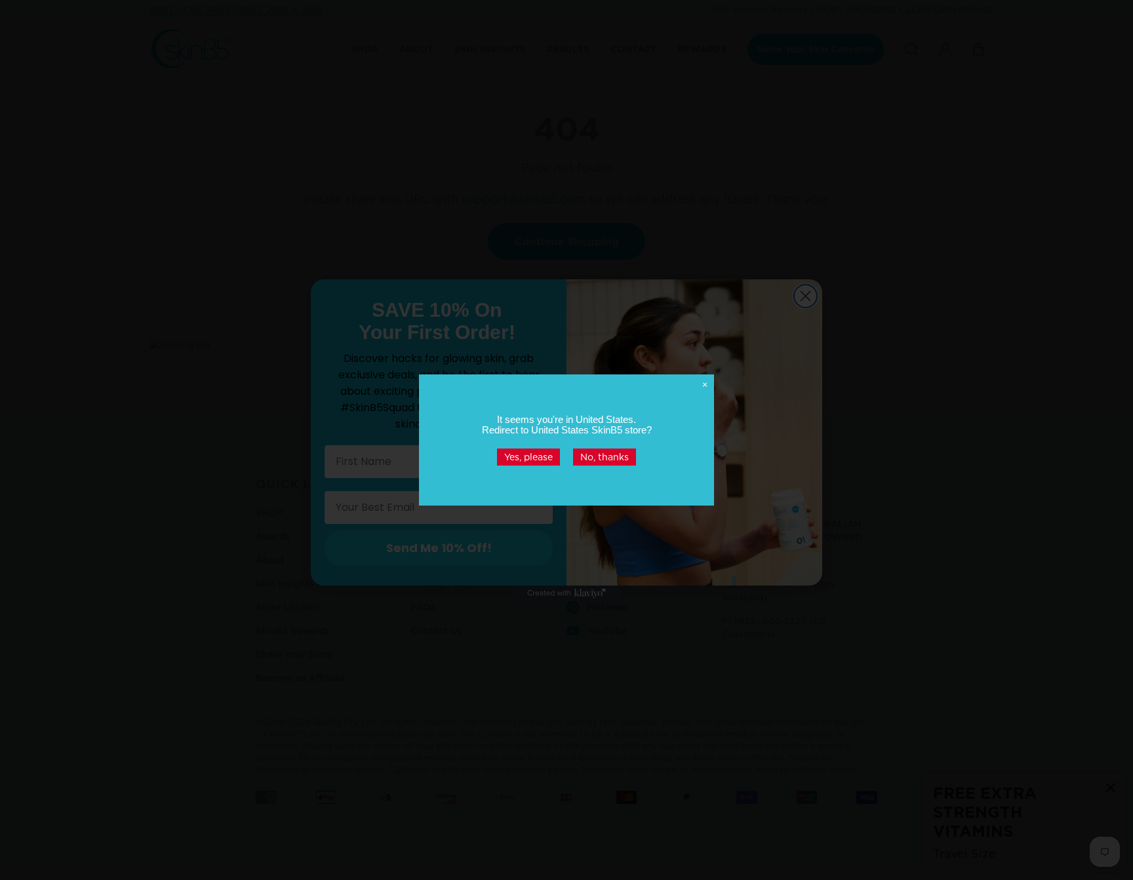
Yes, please (528, 457)
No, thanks (604, 457)
